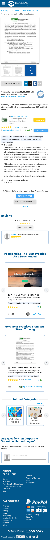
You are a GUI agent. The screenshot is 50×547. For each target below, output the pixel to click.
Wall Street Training (19, 116)
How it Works (8, 481)
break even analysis (36, 137)
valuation (5, 137)
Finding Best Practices (12, 486)
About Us (6, 489)
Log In (29, 519)
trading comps (26, 139)
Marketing (7, 515)
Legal (5, 513)
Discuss (25, 207)
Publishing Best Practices (13, 484)
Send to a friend (11, 83)
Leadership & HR (10, 518)
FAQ (28, 480)
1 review (16, 127)
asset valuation (7, 142)
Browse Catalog (32, 514)
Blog (4, 491)
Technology (7, 520)
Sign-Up (29, 517)
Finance (6, 506)
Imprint (29, 476)
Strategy (6, 508)
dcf (11, 137)
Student (6, 523)
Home (5, 479)
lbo (26, 137)
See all (39, 404)
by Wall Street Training (32, 387)
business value (18, 137)
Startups (6, 511)
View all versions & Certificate (13, 97)
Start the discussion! (11, 130)
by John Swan (36, 314)
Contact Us (30, 483)
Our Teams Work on (16, 531)
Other (5, 525)
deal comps (37, 139)
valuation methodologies (11, 139)
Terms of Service (33, 478)
